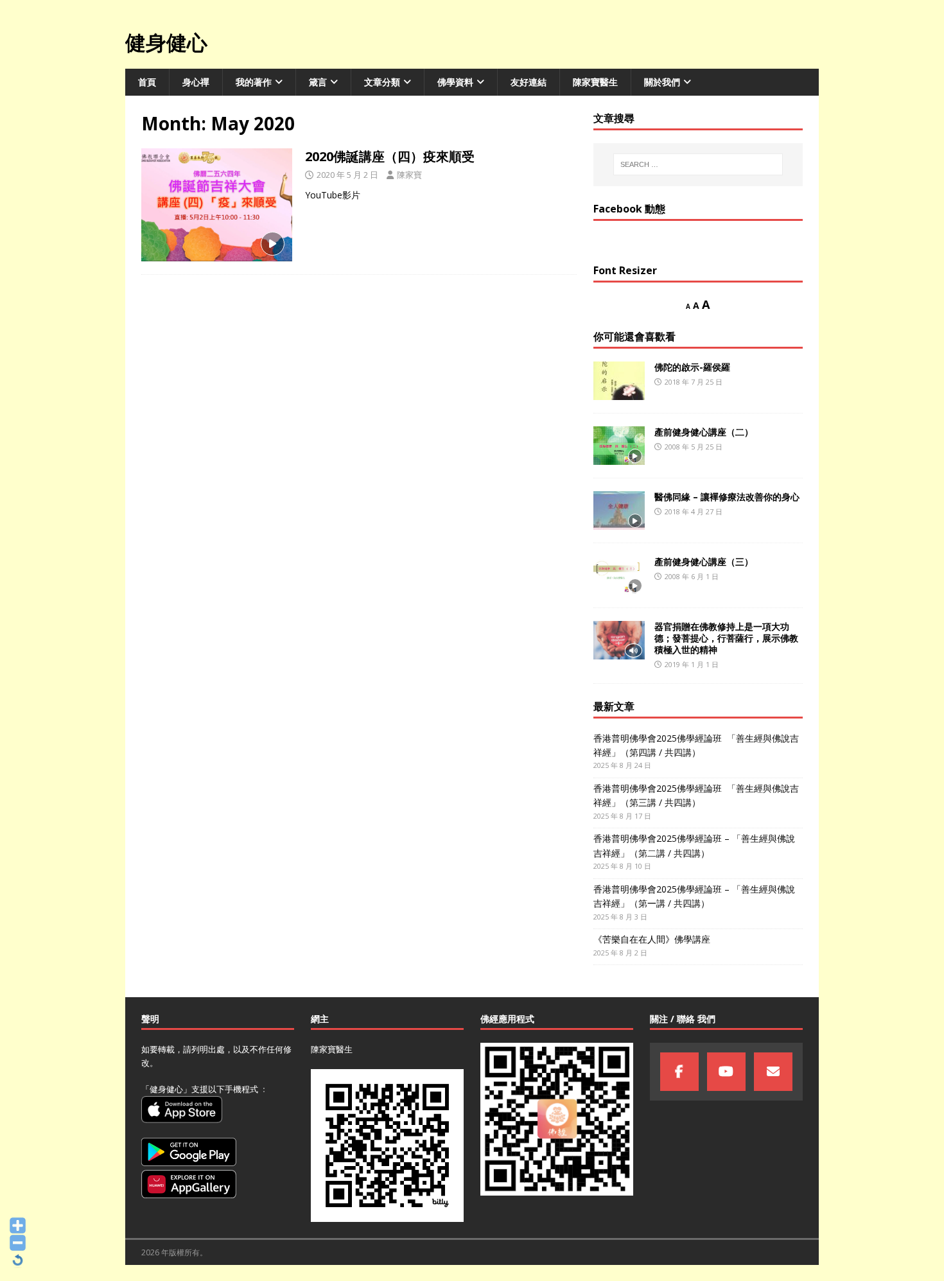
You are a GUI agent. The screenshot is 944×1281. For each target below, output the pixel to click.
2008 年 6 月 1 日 (692, 576)
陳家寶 (409, 174)
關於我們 (662, 82)
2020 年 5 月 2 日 (347, 174)
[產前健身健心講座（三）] (619, 575)
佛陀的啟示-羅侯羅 (692, 367)
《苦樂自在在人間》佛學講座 (651, 939)
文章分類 (382, 82)
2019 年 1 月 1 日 (692, 664)
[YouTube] (726, 1071)
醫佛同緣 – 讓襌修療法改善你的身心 (727, 497)
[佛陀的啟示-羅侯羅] (619, 381)
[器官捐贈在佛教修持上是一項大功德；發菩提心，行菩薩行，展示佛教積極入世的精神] (619, 640)
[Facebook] (679, 1071)
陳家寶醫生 (595, 82)
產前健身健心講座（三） (703, 561)
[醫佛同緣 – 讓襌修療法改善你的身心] (619, 510)
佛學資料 (455, 82)
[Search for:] (698, 164)
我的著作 (254, 82)
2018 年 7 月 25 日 (693, 382)
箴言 (318, 82)
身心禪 (195, 82)
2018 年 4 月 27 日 (693, 511)
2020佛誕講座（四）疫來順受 (390, 156)
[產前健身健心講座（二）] (619, 445)
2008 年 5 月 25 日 (693, 446)
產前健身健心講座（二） (703, 432)
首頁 (147, 82)
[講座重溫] (216, 204)
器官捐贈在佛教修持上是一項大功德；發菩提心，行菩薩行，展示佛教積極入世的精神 (726, 638)
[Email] (773, 1071)
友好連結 (528, 82)
